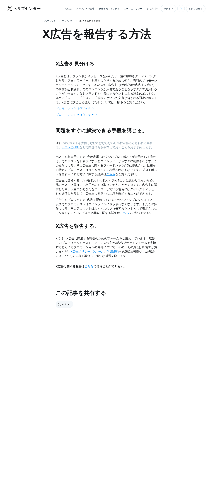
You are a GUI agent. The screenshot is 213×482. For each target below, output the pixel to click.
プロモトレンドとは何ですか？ (76, 115)
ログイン (168, 8)
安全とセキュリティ (109, 8)
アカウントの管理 (85, 8)
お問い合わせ (195, 8)
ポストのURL (71, 147)
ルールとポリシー (133, 8)
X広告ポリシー (80, 251)
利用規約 (113, 251)
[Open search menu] (181, 8)
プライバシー (68, 21)
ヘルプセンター (50, 21)
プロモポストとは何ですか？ (75, 108)
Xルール (98, 251)
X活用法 (67, 8)
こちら (110, 174)
